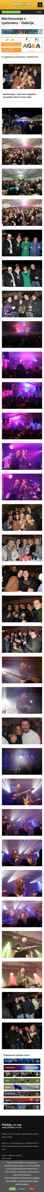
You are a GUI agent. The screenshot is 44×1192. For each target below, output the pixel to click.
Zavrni (32, 1189)
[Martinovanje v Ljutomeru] (22, 121)
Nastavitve (22, 1189)
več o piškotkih (11, 1181)
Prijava (39, 12)
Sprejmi (12, 1189)
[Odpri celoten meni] (40, 5)
